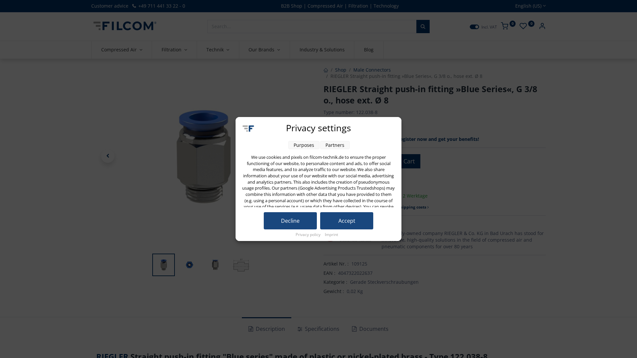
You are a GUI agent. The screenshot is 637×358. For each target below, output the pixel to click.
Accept (346, 220)
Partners (334, 145)
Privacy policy (308, 234)
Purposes (304, 145)
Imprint (331, 234)
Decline (290, 220)
